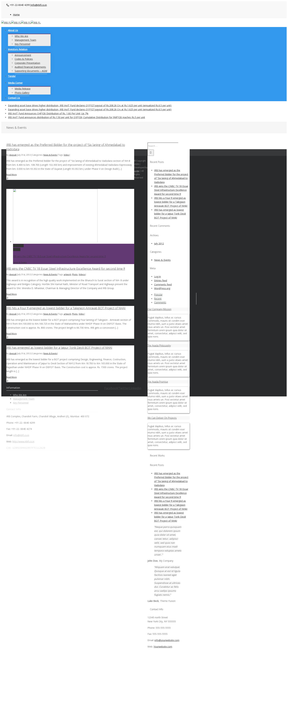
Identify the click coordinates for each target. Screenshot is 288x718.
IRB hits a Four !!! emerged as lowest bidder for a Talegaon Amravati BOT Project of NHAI (66, 308)
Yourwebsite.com (163, 646)
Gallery (16, 249)
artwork (67, 274)
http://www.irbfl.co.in (23, 441)
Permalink (18, 245)
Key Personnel (20, 402)
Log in (157, 276)
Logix (136, 171)
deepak (12, 155)
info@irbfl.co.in (39, 5)
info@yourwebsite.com (166, 640)
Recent (158, 298)
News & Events (50, 155)
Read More (11, 174)
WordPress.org (162, 288)
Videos (82, 274)
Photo (75, 274)
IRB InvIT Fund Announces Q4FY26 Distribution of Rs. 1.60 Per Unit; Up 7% (48, 113)
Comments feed (163, 284)
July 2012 (159, 243)
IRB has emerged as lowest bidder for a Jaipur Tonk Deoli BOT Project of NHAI (59, 348)
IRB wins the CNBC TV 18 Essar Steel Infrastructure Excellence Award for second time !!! (59, 256)
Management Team (23, 398)
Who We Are (19, 394)
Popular (158, 294)
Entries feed (160, 280)
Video (66, 155)
